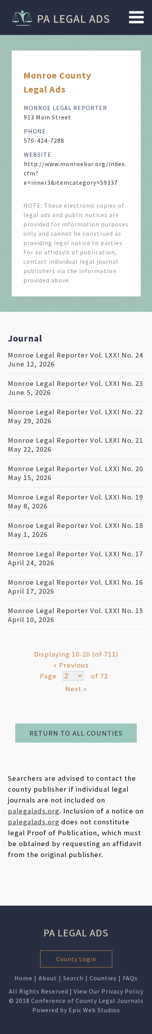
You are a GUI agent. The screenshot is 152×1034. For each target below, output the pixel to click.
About (48, 978)
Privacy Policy (122, 991)
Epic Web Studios (94, 1010)
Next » (76, 688)
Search (73, 978)
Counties (103, 978)
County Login (76, 959)
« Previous (71, 665)
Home (23, 978)
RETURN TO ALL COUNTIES (76, 733)
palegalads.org (33, 810)
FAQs (130, 978)
